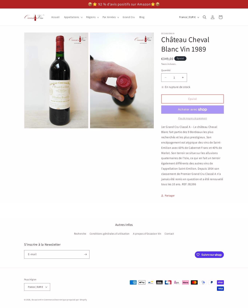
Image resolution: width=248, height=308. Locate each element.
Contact (169, 233)
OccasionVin (38, 299)
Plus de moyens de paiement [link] (192, 118)
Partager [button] (170, 195)
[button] (73, 17)
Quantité (165, 70)
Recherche (80, 233)
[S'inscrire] (85, 254)
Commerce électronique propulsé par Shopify (65, 299)
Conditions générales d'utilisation (110, 233)
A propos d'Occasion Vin (147, 233)
